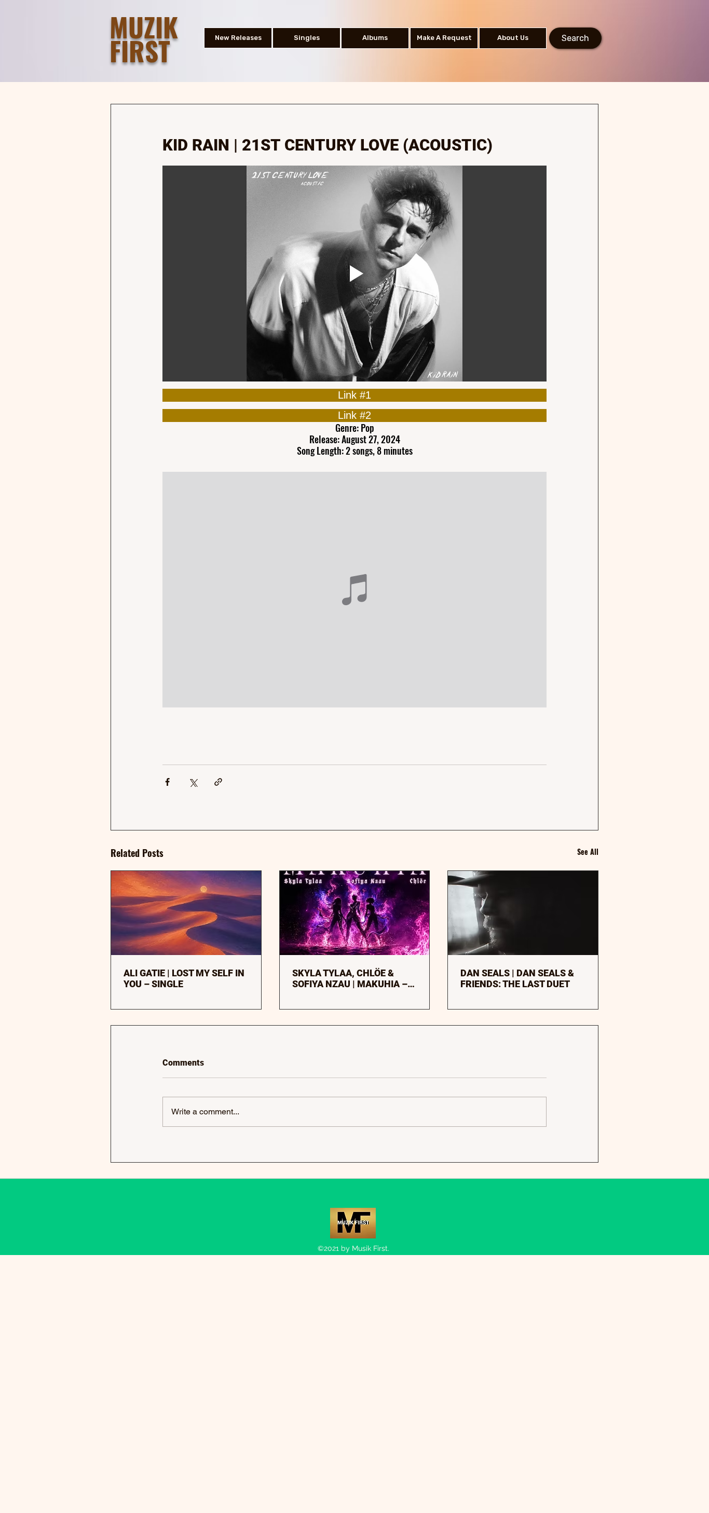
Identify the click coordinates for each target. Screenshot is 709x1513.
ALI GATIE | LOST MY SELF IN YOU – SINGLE (184, 978)
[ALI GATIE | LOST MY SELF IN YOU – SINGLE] (186, 913)
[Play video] (354, 273)
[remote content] (354, 395)
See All (587, 851)
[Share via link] (218, 782)
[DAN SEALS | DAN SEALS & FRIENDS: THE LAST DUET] (523, 913)
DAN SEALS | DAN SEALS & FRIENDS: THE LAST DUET (517, 978)
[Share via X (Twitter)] (193, 782)
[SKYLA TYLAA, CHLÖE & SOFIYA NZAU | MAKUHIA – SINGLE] (355, 913)
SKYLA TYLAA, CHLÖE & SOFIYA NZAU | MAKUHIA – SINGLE (349, 978)
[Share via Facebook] (167, 782)
